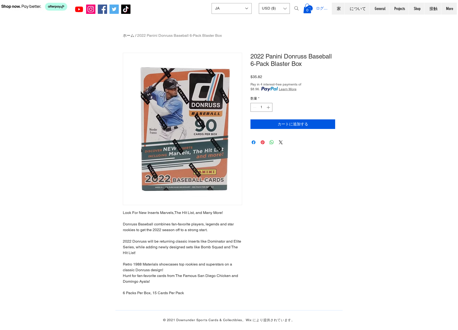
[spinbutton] (261, 107)
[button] (274, 8)
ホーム (128, 35)
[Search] (296, 8)
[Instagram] (90, 9)
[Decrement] (254, 107)
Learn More (288, 89)
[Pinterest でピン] (262, 142)
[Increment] (269, 107)
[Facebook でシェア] (253, 142)
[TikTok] (125, 9)
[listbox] (274, 8)
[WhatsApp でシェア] (272, 142)
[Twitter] (114, 9)
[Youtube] (79, 9)
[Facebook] (102, 9)
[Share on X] (281, 142)
